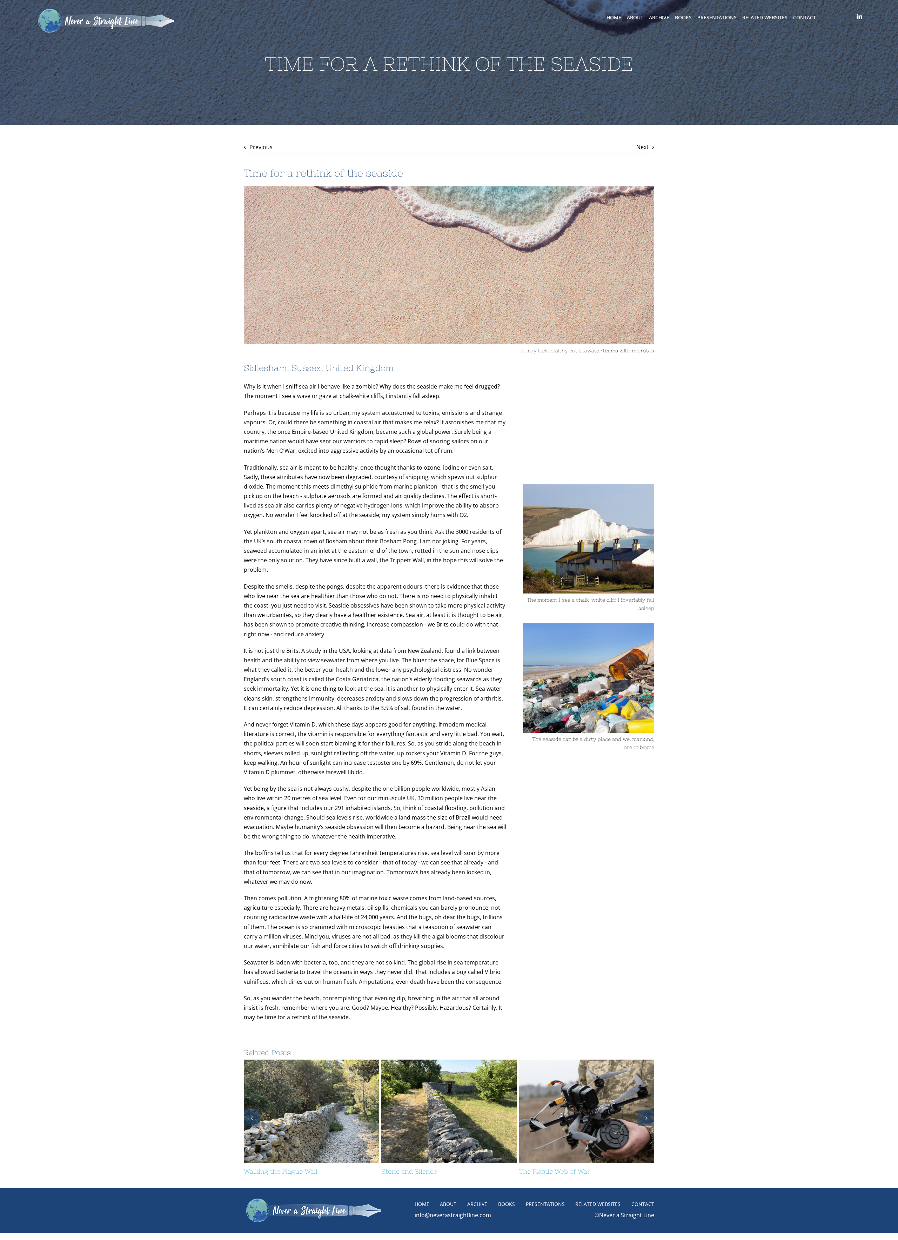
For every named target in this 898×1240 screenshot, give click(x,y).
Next (642, 147)
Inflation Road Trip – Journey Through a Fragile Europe (436, 1111)
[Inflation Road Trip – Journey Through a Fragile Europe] (448, 1111)
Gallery (324, 1111)
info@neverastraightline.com (453, 1223)
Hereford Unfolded (298, 1111)
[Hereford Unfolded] (311, 1111)
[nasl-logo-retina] (106, 10)
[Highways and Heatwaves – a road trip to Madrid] (586, 1111)
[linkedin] (859, 16)
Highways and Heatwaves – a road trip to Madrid (573, 1111)
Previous (261, 147)
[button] (252, 1121)
